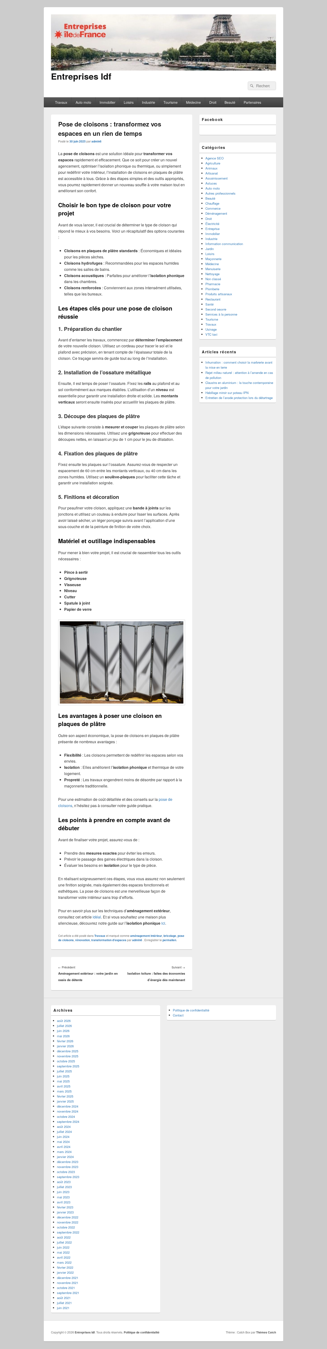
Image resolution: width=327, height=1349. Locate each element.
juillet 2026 (64, 1025)
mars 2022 (64, 1262)
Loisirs (129, 102)
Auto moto (83, 102)
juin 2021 (63, 1307)
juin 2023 (63, 1192)
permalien (169, 940)
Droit (212, 102)
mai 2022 (63, 1252)
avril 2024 (63, 1146)
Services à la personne (221, 314)
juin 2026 (63, 1030)
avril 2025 (63, 1086)
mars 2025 (64, 1091)
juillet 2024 (64, 1131)
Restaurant (212, 299)
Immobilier (107, 102)
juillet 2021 (64, 1302)
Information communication (224, 243)
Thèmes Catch (266, 1332)
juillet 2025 (64, 1071)
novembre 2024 (67, 1111)
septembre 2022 (68, 1232)
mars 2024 (64, 1151)
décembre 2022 (67, 1217)
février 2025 (65, 1096)
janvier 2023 (65, 1212)
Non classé (213, 279)
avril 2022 (63, 1257)
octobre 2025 (66, 1061)
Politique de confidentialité (191, 1010)
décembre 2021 (67, 1277)
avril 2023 (63, 1202)
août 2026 (64, 1020)
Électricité (212, 223)
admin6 (96, 141)
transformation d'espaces (108, 940)
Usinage (211, 329)
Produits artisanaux (218, 294)
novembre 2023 (67, 1166)
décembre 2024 (67, 1106)
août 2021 (64, 1297)
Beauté (230, 102)
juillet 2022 (64, 1242)
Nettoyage (212, 274)
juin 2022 (63, 1247)
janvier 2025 (65, 1101)
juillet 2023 (64, 1187)
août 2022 (64, 1237)
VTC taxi (211, 334)
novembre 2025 (67, 1056)
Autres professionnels (220, 193)
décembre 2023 (67, 1161)
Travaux (61, 102)
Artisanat (211, 173)
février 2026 (65, 1041)
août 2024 (64, 1126)
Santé (209, 304)
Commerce (212, 208)
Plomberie (212, 289)
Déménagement (216, 213)
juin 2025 (63, 1076)
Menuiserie (212, 269)
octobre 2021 (66, 1287)
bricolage (170, 936)
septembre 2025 (68, 1066)
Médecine (193, 102)
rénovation (82, 940)
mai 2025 (63, 1081)
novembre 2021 (67, 1282)
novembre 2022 (67, 1222)
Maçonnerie (213, 259)
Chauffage (212, 203)
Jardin (209, 248)
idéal (97, 917)
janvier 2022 (65, 1272)
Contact (178, 1015)
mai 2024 (63, 1141)
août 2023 (64, 1182)
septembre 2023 (68, 1176)
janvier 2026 (65, 1046)
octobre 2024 (66, 1116)
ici (163, 923)
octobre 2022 (66, 1227)
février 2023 (65, 1207)
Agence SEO (214, 158)
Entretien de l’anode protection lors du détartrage (239, 397)
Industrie (148, 102)
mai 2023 (63, 1197)
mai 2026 (63, 1036)
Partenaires (252, 102)
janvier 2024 (65, 1156)
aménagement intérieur (146, 936)
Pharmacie (212, 284)
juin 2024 (63, 1136)
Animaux (211, 168)
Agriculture (212, 163)
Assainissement (216, 178)
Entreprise (212, 228)
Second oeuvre (215, 309)
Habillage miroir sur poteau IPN (226, 392)
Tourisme (171, 102)
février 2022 (65, 1267)
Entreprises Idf (81, 76)
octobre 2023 (66, 1171)
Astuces (211, 183)
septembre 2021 (68, 1292)
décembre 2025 (67, 1051)
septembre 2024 (68, 1121)
